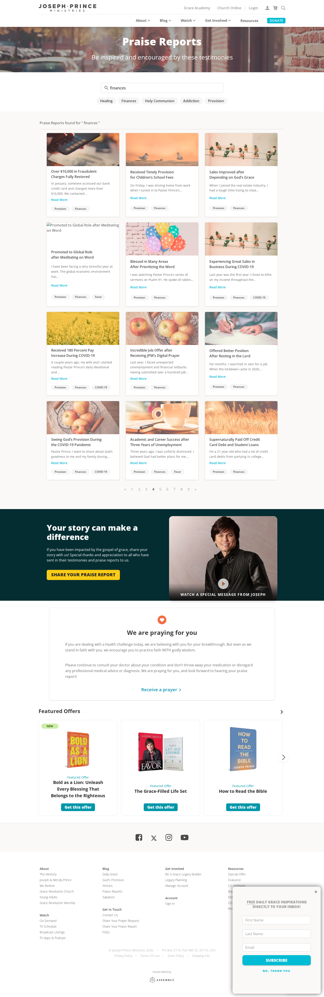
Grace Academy (197, 8)
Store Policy (176, 956)
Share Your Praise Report (119, 926)
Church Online (229, 8)
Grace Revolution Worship (57, 903)
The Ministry (48, 874)
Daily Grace (110, 874)
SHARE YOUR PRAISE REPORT (83, 575)
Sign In (170, 903)
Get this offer (78, 807)
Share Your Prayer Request (120, 921)
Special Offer (237, 874)
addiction (191, 100)
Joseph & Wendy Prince (56, 880)
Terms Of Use (150, 956)
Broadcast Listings (52, 932)
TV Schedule (48, 926)
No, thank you (277, 971)
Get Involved (216, 20)
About (141, 20)
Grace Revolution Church (57, 891)
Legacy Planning (176, 880)
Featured (234, 880)
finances (128, 100)
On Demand (48, 921)
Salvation (108, 897)
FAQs (106, 932)
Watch (186, 20)
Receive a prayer (159, 690)
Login (253, 8)
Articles (107, 886)
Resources (249, 20)
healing (106, 100)
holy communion (159, 100)
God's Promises (113, 880)
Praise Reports (112, 891)
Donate (276, 20)
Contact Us (110, 915)
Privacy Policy (123, 956)
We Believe (47, 886)
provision (216, 100)
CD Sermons (237, 886)
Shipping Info (201, 956)
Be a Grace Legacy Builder (183, 874)
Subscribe (276, 960)
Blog (164, 20)
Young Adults (49, 897)
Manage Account (176, 886)
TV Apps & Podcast (53, 938)
